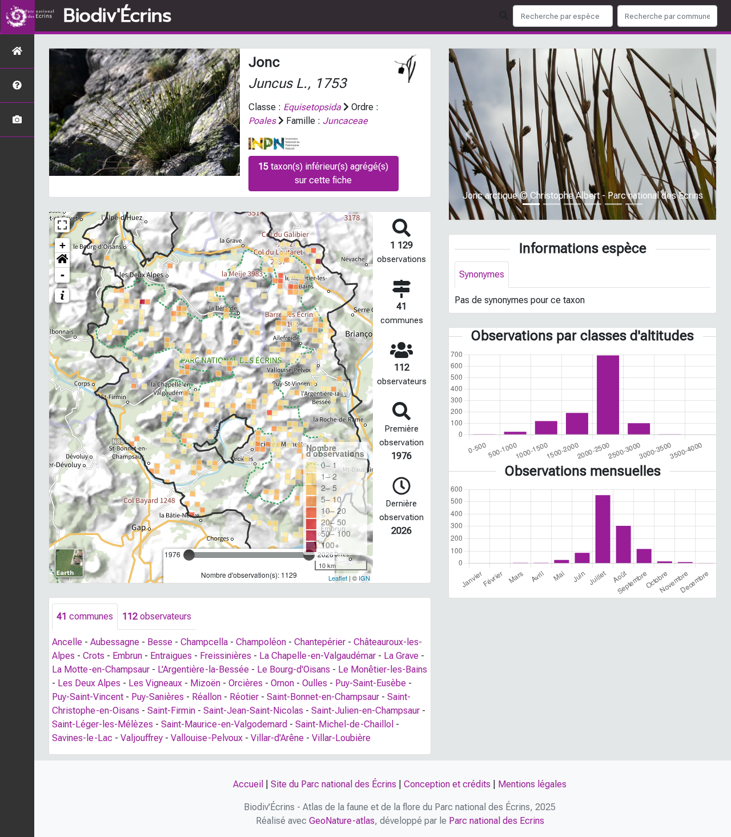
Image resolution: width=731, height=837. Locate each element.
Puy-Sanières (157, 696)
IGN (364, 577)
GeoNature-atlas (342, 820)
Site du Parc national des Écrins (333, 784)
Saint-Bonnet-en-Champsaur (323, 696)
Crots (94, 655)
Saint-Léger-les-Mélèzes (102, 724)
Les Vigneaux (155, 683)
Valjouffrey (142, 738)
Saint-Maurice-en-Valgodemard (224, 724)
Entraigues (171, 655)
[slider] (189, 555)
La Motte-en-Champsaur (101, 669)
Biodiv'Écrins (117, 16)
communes (85, 616)
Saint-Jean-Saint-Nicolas (253, 710)
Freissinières (225, 655)
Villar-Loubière (341, 738)
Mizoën (205, 683)
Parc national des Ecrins (496, 820)
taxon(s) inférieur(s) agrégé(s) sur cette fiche (323, 173)
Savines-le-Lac (82, 738)
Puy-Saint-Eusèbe (370, 683)
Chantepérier (320, 642)
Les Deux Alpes (89, 683)
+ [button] (62, 245)
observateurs (156, 616)
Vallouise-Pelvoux (207, 738)
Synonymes (481, 274)
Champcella (204, 642)
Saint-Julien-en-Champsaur (365, 710)
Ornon (282, 683)
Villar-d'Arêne (277, 738)
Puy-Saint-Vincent (87, 696)
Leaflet (337, 577)
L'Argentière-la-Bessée (203, 669)
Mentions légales (532, 784)
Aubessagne (114, 642)
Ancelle (67, 642)
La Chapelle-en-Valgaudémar (317, 655)
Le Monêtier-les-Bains (382, 669)
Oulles (314, 683)
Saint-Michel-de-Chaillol (344, 724)
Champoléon (261, 642)
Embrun (127, 655)
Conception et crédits (447, 784)
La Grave (401, 655)
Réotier (244, 696)
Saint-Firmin (171, 710)
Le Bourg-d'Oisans (293, 669)
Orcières (245, 683)
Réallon (207, 696)
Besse (159, 642)
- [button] (62, 275)
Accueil (248, 784)
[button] (62, 260)
